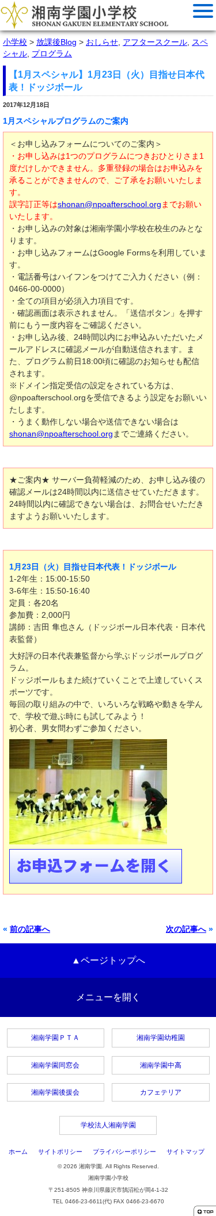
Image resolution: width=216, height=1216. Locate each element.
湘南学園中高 (160, 1065)
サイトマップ (185, 1151)
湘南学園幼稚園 (161, 1038)
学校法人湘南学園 (108, 1125)
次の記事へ (186, 929)
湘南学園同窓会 (55, 1065)
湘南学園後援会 (55, 1092)
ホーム (18, 1151)
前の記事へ (30, 929)
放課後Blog (56, 42)
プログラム (52, 53)
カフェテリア (160, 1092)
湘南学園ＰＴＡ (55, 1038)
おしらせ (102, 42)
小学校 (15, 42)
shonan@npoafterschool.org (109, 204)
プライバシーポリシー (124, 1151)
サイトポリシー (60, 1151)
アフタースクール (155, 42)
